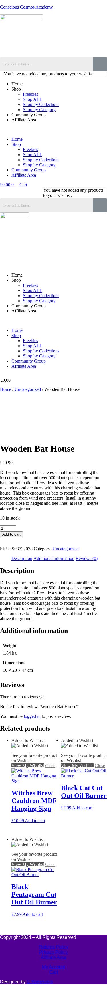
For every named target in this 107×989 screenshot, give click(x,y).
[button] (53, 129)
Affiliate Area (23, 119)
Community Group (28, 114)
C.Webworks (40, 981)
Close (39, 434)
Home (17, 83)
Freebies (30, 94)
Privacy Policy (53, 952)
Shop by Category (39, 109)
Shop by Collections (41, 104)
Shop (16, 89)
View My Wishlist (16, 434)
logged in (32, 716)
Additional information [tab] (53, 558)
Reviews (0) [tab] (87, 558)
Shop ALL (32, 99)
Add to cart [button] (35, 820)
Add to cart (11, 534)
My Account (53, 967)
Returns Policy (53, 947)
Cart (53, 972)
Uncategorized (28, 389)
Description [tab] (21, 558)
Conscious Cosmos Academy (26, 7)
